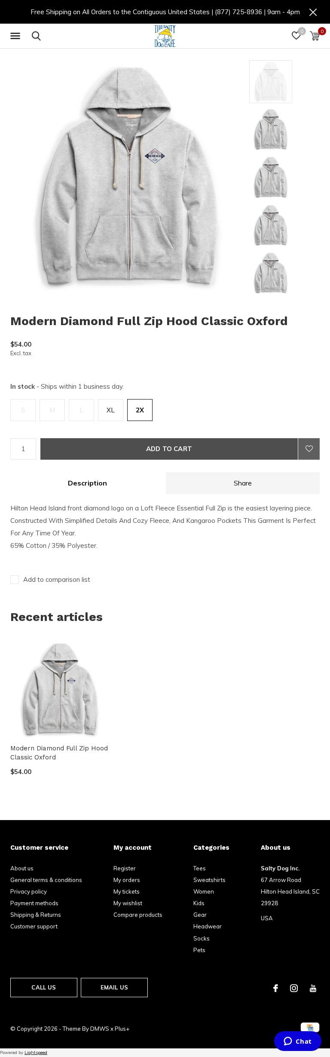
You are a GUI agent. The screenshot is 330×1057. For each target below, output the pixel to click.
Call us (43, 987)
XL (111, 410)
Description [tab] (87, 483)
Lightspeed (35, 1052)
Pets (199, 949)
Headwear (207, 926)
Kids (199, 903)
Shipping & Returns (35, 914)
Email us (114, 987)
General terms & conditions (46, 879)
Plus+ (122, 1028)
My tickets (126, 891)
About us (22, 868)
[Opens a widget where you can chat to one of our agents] (297, 1042)
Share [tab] (243, 483)
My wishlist (127, 903)
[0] (315, 35)
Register (124, 868)
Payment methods (34, 903)
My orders (126, 879)
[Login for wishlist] (309, 449)
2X (140, 410)
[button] (16, 36)
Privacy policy (28, 891)
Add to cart (169, 449)
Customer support (34, 926)
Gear (200, 914)
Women (203, 891)
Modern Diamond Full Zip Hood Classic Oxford (59, 752)
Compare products (137, 914)
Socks (201, 938)
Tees (199, 868)
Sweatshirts (209, 879)
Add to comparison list (56, 579)
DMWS (99, 1028)
